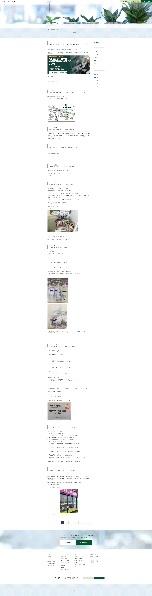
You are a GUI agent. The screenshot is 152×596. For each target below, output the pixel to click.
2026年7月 (96, 54)
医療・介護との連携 (66, 562)
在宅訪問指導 (64, 558)
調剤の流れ (64, 556)
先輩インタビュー (78, 558)
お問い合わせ (125, 1)
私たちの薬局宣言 (65, 569)
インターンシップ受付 (147, 1)
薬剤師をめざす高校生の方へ (96, 556)
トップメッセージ (78, 560)
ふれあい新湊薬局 (51, 514)
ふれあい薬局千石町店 (52, 567)
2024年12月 (96, 57)
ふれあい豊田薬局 (51, 561)
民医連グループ (93, 554)
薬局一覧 (76, 26)
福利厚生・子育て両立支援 (80, 564)
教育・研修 (77, 562)
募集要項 (76, 568)
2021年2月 (96, 74)
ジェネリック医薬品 (66, 560)
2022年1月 (96, 66)
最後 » (88, 522)
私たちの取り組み (64, 26)
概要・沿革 (64, 567)
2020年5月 (96, 86)
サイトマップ (71, 588)
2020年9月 (96, 83)
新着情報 (49, 556)
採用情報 (98, 26)
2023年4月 (96, 60)
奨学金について (136, 1)
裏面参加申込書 (51, 83)
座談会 (76, 556)
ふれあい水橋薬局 (51, 563)
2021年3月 (96, 71)
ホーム (53, 26)
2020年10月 (96, 80)
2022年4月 (96, 63)
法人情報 (87, 26)
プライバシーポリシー (79, 588)
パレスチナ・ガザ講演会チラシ (54, 81)
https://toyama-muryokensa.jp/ (54, 153)
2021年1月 (96, 77)
